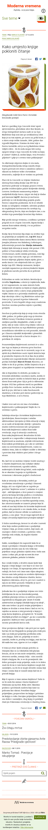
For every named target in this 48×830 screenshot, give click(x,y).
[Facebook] (36, 59)
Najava (5, 734)
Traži (43, 773)
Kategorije (41, 18)
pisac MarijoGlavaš (10, 38)
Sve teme (10, 18)
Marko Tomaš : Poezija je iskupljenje (17, 754)
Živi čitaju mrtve (12, 728)
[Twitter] (40, 59)
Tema (4, 35)
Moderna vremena (24, 5)
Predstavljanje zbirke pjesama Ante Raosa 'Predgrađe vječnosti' (23, 740)
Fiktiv (43, 813)
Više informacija (26, 827)
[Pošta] (44, 58)
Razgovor (6, 748)
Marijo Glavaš (18, 35)
